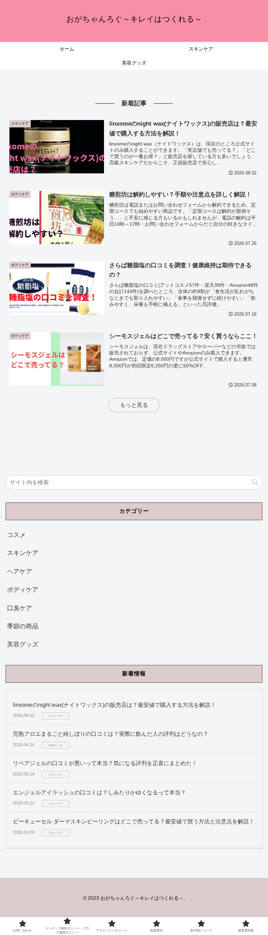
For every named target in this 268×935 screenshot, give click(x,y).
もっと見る (134, 405)
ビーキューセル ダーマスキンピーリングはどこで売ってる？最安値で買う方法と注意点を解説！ (133, 821)
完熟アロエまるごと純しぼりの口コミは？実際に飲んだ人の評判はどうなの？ (110, 734)
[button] (255, 482)
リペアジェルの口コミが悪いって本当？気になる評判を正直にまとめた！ (105, 763)
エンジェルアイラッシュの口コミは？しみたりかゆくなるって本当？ (99, 792)
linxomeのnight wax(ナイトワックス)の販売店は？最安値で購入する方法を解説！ (114, 705)
